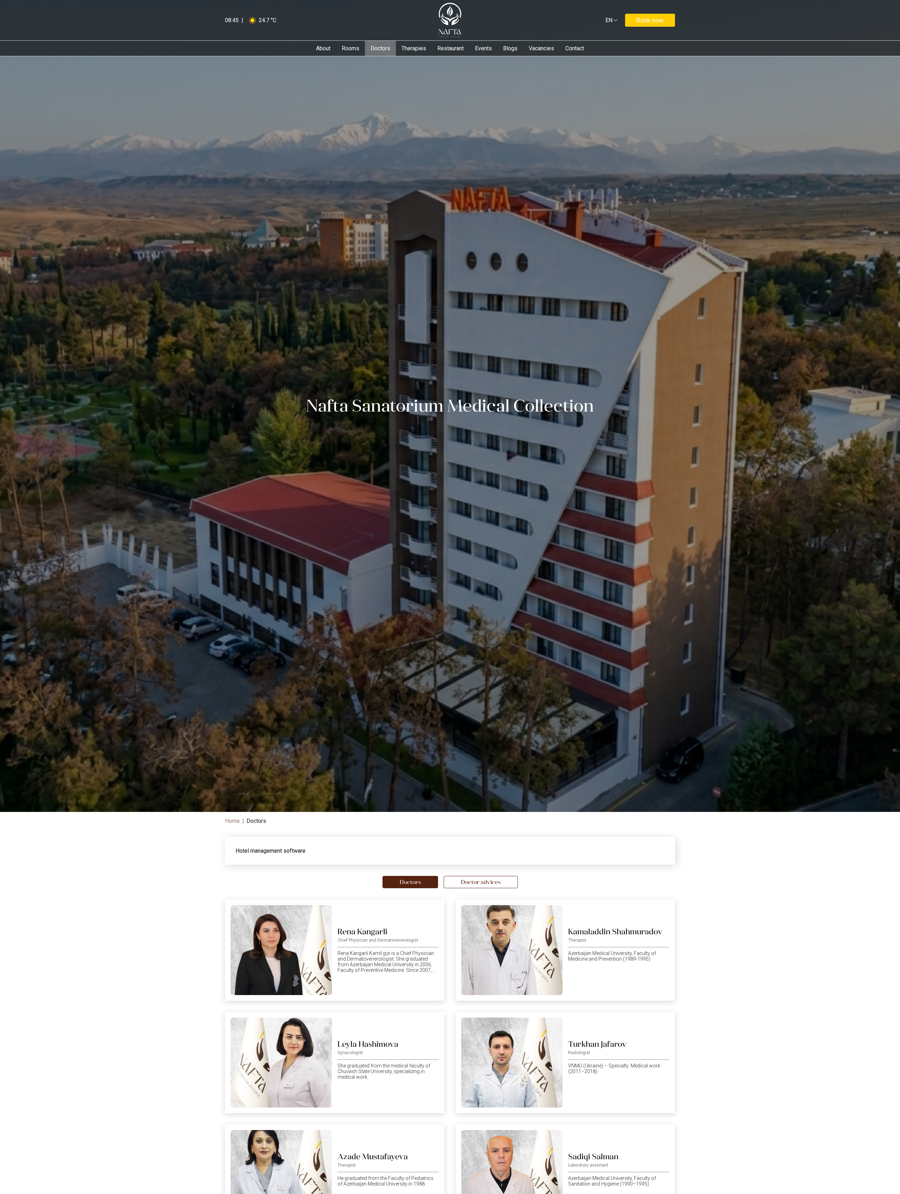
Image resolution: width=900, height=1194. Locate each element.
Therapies (413, 48)
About (323, 48)
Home (232, 821)
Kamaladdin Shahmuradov (615, 931)
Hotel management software (271, 850)
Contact (574, 48)
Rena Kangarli (362, 931)
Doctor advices (481, 882)
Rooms (350, 48)
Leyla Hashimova (368, 1044)
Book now (650, 20)
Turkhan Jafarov (597, 1044)
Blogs (510, 48)
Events (483, 48)
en (610, 20)
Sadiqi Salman (593, 1156)
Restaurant (450, 48)
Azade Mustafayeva (373, 1156)
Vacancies (541, 48)
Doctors (380, 48)
